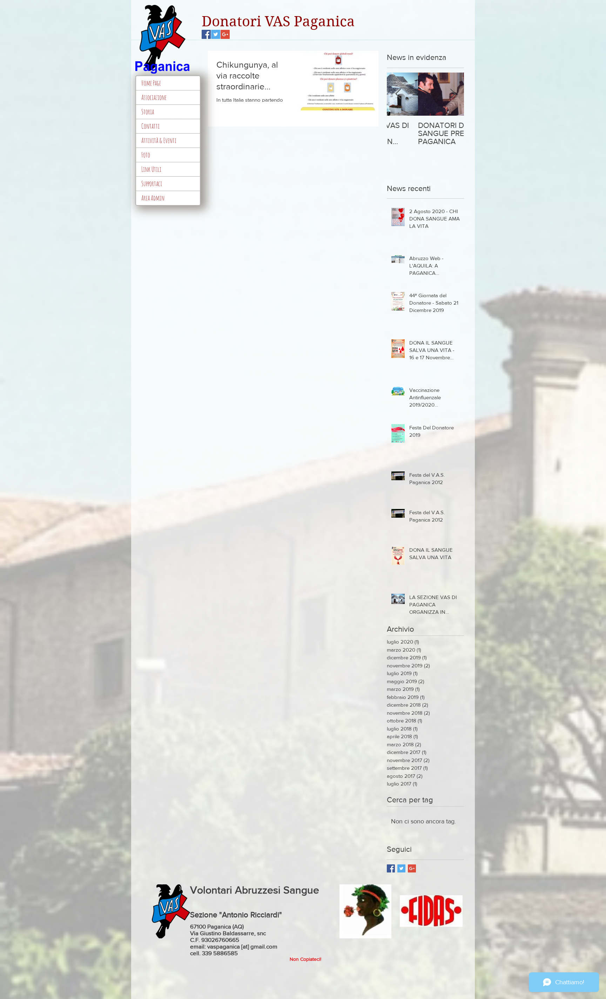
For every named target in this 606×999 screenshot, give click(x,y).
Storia (147, 111)
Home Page (151, 83)
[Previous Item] (398, 94)
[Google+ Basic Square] (412, 868)
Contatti (150, 126)
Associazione (154, 97)
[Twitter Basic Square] (401, 868)
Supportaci (151, 183)
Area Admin (152, 197)
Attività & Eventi (158, 140)
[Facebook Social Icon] (206, 34)
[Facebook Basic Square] (391, 868)
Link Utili (151, 169)
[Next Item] (453, 94)
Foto (145, 154)
